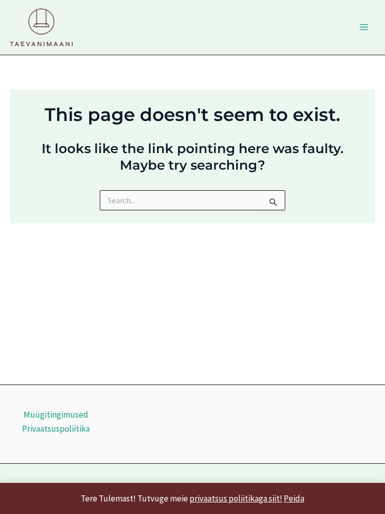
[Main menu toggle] (364, 27)
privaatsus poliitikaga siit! (235, 498)
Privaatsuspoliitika (56, 428)
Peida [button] (294, 498)
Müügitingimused (56, 414)
